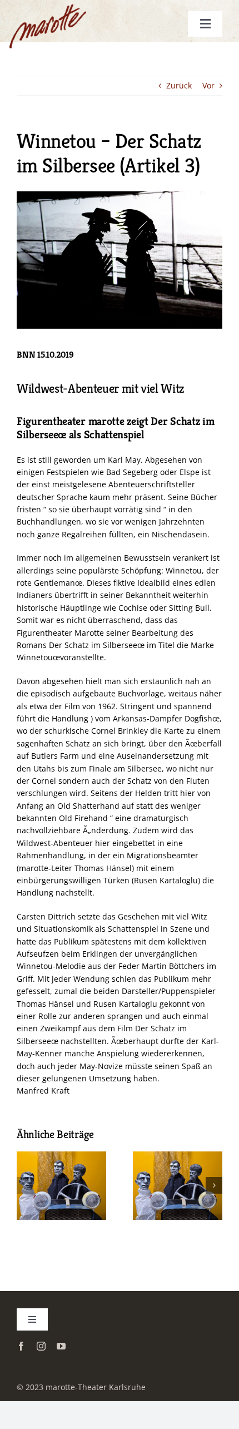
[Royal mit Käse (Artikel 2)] (61, 1156)
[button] (25, 1185)
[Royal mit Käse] (177, 1156)
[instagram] (41, 1346)
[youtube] (61, 1346)
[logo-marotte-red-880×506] (60, 17)
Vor (208, 85)
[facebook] (21, 1346)
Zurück (179, 85)
